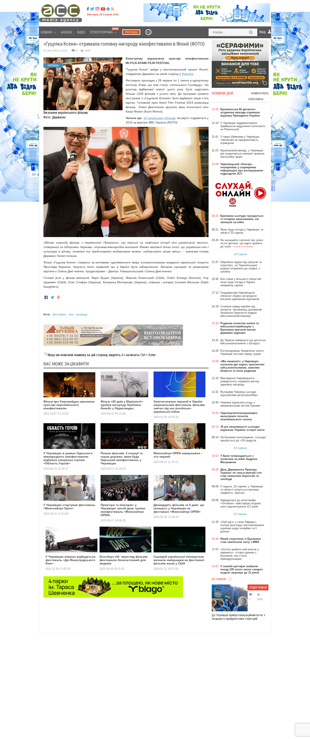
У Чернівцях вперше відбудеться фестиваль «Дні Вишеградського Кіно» (70, 560)
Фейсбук (187, 74)
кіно (71, 314)
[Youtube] (103, 9)
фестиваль (60, 314)
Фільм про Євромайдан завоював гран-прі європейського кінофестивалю (68, 405)
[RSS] (112, 9)
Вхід (262, 32)
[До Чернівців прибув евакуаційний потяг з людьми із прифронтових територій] (230, 597)
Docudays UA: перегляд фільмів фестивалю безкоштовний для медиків (124, 560)
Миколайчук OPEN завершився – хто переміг (178, 455)
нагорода (81, 314)
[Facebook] (88, 9)
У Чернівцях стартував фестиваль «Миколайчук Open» (69, 506)
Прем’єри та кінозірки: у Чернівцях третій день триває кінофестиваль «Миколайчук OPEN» (123, 510)
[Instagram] (98, 9)
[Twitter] (92, 9)
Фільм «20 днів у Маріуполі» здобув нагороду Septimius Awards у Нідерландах (122, 405)
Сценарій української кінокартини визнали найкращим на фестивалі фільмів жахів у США (179, 560)
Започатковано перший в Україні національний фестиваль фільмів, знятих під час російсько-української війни (179, 406)
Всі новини (219, 579)
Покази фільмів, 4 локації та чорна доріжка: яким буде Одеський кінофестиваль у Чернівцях (122, 458)
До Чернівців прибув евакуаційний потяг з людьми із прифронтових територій (238, 616)
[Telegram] (108, 9)
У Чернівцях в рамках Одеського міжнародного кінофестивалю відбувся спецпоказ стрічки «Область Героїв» (68, 458)
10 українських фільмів (159, 118)
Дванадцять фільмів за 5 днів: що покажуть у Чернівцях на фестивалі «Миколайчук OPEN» (179, 508)
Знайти (251, 33)
